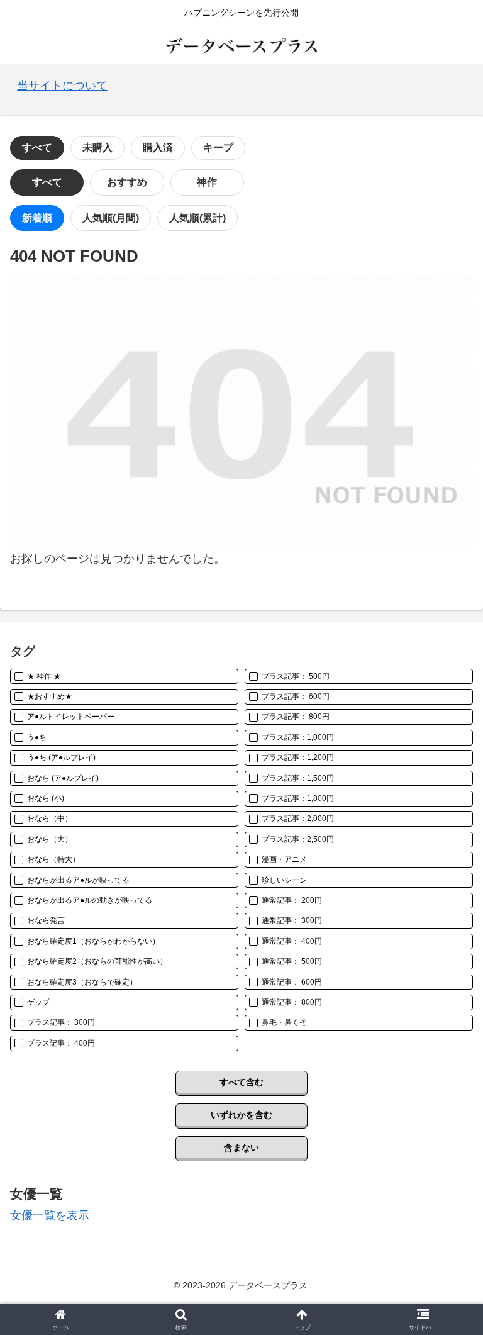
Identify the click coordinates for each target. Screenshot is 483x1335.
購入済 (158, 147)
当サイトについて (62, 85)
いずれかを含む (241, 1115)
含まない (241, 1147)
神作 (207, 182)
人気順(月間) (110, 218)
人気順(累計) (197, 218)
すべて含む (241, 1082)
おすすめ (127, 182)
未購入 (97, 147)
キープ (218, 147)
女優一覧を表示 (49, 1215)
